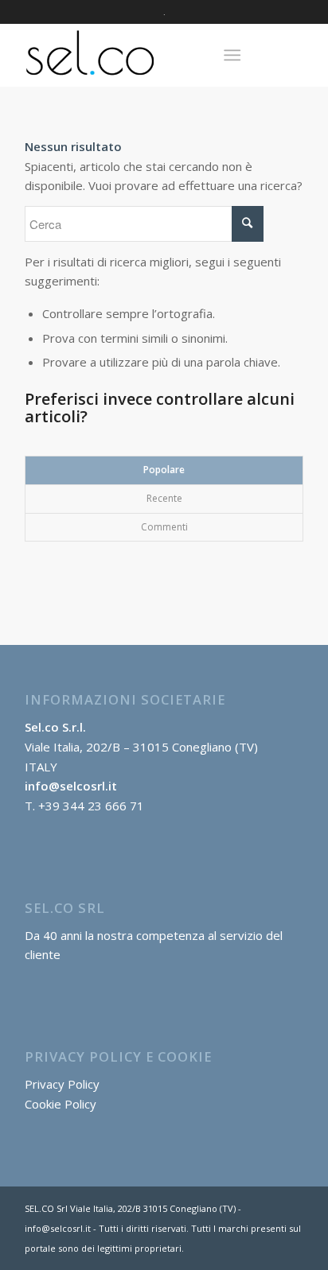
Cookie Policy (60, 1104)
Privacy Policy (62, 1084)
